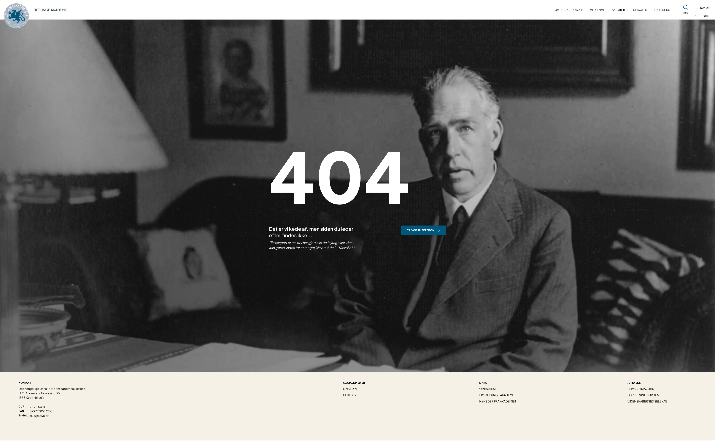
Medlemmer (598, 9)
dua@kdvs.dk (39, 416)
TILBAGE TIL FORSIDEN (420, 230)
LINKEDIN (350, 389)
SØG (685, 13)
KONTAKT (705, 8)
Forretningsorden (643, 395)
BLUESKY (349, 395)
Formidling (662, 9)
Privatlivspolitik (640, 389)
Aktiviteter (619, 9)
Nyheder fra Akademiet (497, 401)
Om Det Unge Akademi (569, 9)
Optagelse (640, 9)
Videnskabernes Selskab (647, 401)
